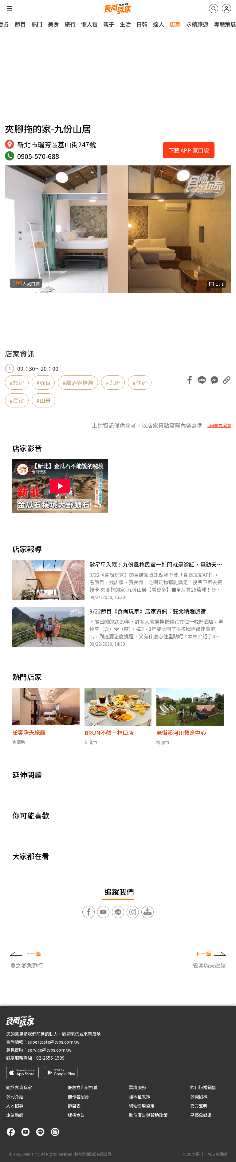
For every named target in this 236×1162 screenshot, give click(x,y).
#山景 (43, 400)
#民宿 (17, 400)
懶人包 (89, 24)
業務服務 (137, 1087)
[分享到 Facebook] (189, 380)
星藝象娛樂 (201, 1115)
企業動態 (14, 1115)
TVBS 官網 (190, 1154)
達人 (158, 24)
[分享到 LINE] (201, 380)
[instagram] (55, 1131)
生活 (125, 24)
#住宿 (139, 383)
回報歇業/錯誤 (219, 425)
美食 (53, 24)
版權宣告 (76, 1115)
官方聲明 (198, 1106)
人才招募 (14, 1106)
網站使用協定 (142, 1106)
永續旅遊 (197, 24)
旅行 (70, 24)
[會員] (226, 8)
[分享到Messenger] (214, 380)
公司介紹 (14, 1096)
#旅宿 (17, 383)
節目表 (74, 1106)
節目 (20, 24)
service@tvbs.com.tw (49, 1050)
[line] (40, 1131)
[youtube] (25, 1131)
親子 (108, 24)
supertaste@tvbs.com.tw (53, 1042)
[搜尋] (213, 8)
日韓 (142, 24)
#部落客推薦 (77, 383)
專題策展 (225, 24)
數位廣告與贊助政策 (148, 1115)
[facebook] (10, 1131)
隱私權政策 (139, 1096)
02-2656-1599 (50, 1058)
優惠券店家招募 (83, 1087)
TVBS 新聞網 (216, 1154)
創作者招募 (78, 1096)
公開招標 (198, 1096)
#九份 (113, 383)
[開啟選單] (9, 8)
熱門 (36, 24)
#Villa (43, 383)
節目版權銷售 (203, 1087)
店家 (175, 24)
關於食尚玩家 (19, 1087)
